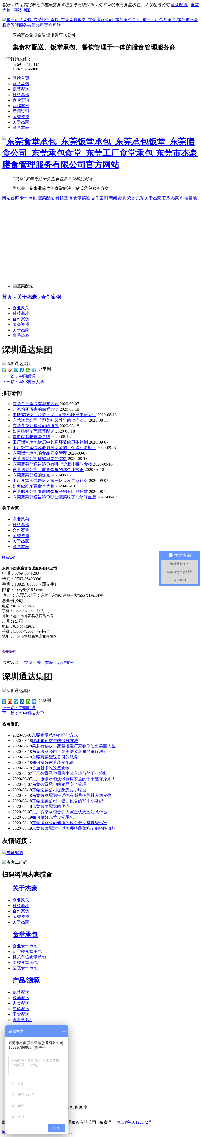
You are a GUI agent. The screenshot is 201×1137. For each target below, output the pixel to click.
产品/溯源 (26, 980)
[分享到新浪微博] (10, 370)
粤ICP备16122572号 (134, 1122)
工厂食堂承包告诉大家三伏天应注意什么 (50, 480)
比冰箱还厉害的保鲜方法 (36, 409)
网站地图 (22, 10)
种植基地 (21, 94)
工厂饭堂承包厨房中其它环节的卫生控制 (50, 442)
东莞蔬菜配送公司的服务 (36, 425)
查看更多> (22, 1019)
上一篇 (19, 376)
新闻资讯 (21, 111)
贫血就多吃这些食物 (31, 436)
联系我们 (9, 557)
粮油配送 (21, 997)
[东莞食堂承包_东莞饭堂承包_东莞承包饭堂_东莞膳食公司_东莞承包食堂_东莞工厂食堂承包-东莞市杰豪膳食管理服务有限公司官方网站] (100, 25)
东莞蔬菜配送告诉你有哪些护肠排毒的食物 (52, 464)
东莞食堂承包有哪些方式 (36, 404)
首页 (7, 297)
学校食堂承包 (25, 962)
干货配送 (21, 1014)
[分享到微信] (28, 370)
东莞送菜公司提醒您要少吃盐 (40, 458)
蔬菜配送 (179, 4)
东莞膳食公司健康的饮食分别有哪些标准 (50, 491)
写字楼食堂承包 (27, 951)
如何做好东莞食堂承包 (33, 486)
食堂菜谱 (21, 100)
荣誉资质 (21, 116)
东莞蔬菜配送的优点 (31, 475)
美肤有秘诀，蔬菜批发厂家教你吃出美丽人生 (54, 415)
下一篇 (23, 382)
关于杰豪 (21, 122)
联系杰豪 (21, 127)
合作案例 (21, 105)
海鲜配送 (21, 1008)
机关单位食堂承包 (29, 957)
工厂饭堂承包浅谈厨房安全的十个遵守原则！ (54, 447)
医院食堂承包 (25, 968)
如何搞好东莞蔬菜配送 (33, 431)
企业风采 (21, 308)
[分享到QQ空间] (4, 370)
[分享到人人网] (22, 370)
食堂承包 (21, 83)
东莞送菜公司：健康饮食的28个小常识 (48, 469)
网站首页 (21, 78)
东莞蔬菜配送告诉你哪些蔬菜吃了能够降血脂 (54, 497)
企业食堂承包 (25, 946)
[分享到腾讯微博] (16, 370)
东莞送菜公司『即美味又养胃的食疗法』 (50, 420)
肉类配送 (21, 1003)
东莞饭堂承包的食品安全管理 (40, 453)
